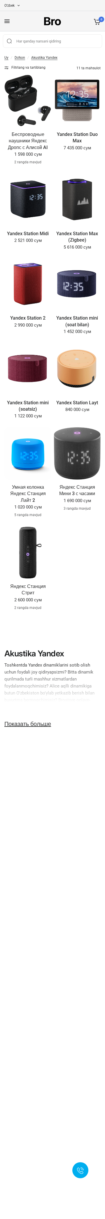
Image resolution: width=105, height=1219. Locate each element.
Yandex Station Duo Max (77, 137)
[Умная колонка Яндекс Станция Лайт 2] (27, 453)
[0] (96, 21)
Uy (6, 58)
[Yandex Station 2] (27, 284)
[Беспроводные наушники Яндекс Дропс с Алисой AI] (27, 100)
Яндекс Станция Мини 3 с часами (77, 490)
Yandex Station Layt (77, 402)
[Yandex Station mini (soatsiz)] (27, 369)
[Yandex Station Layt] (77, 369)
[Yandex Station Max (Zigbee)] (77, 199)
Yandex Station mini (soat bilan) (77, 321)
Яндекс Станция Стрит (28, 590)
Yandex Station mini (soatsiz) (28, 406)
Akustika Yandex (44, 58)
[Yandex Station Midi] (27, 199)
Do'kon (20, 58)
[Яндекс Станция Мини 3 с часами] (77, 453)
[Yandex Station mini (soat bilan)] (77, 284)
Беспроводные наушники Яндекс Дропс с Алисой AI (28, 141)
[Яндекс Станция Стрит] (27, 552)
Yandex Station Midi (28, 233)
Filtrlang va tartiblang (28, 67)
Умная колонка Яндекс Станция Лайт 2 (28, 493)
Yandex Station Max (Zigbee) (77, 237)
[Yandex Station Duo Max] (77, 100)
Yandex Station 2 (28, 318)
